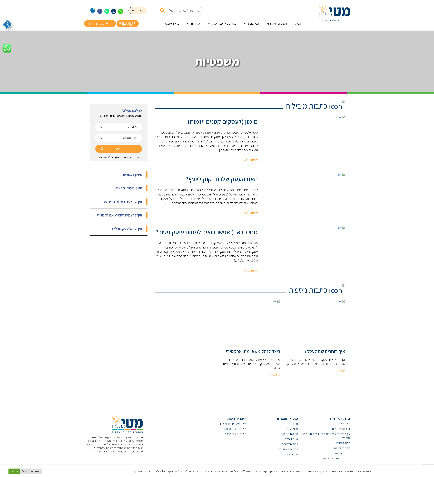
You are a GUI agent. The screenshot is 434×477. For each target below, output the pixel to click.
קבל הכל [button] (14, 471)
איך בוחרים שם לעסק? (324, 351)
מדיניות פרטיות (342, 448)
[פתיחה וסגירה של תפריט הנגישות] (8, 24)
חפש (118, 149)
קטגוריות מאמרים (287, 419)
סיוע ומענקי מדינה (129, 188)
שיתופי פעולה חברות (235, 434)
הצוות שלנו (344, 424)
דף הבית (300, 23)
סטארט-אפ (291, 454)
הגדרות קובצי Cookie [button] (31, 471)
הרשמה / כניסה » (99, 23)
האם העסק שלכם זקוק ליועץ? (222, 179)
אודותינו (195, 23)
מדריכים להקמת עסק (224, 23)
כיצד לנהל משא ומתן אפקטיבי (253, 351)
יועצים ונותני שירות (277, 23)
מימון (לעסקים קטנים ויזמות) (223, 121)
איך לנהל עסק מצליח (127, 228)
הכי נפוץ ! (253, 23)
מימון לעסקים (132, 174)
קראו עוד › (251, 160)
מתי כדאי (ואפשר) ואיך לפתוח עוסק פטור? (207, 232)
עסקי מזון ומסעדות (288, 449)
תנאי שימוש (343, 443)
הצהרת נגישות (342, 453)
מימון (295, 424)
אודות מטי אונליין (340, 419)
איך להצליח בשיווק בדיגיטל (122, 201)
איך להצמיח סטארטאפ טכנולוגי (119, 215)
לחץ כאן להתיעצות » (109, 157)
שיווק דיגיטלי (291, 439)
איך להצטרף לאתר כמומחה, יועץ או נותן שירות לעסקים (325, 436)
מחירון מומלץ (171, 23)
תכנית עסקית (291, 429)
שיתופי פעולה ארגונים (234, 429)
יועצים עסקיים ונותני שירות (232, 424)
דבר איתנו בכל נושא (339, 429)
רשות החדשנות (290, 444)
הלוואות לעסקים (289, 434)
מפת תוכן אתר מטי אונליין (336, 458)
